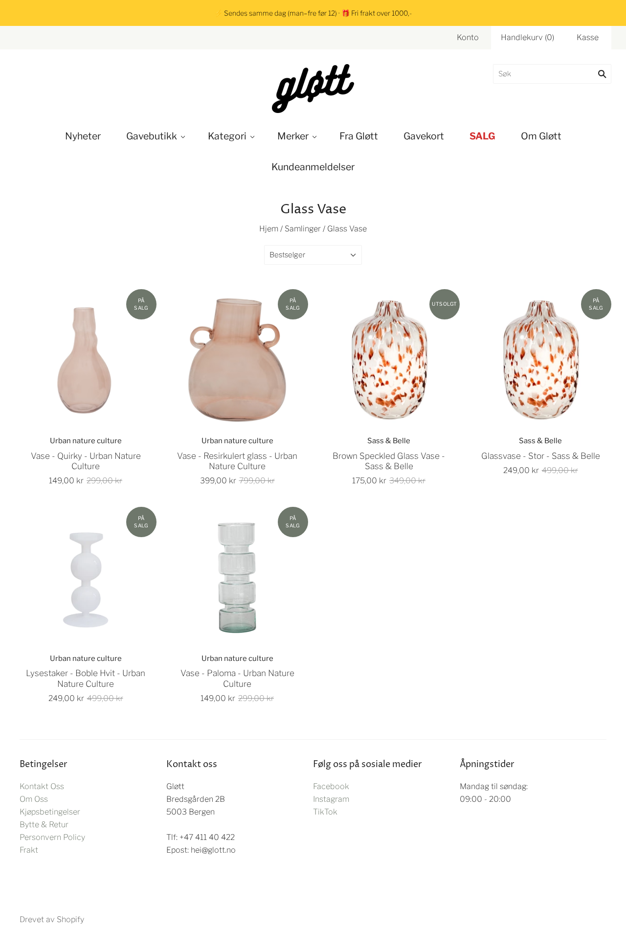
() (527, 37)
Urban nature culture (86, 440)
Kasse (588, 37)
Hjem (268, 228)
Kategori (227, 136)
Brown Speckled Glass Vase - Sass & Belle (389, 461)
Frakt (29, 850)
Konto (468, 37)
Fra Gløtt (358, 136)
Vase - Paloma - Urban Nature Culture (237, 678)
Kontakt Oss (42, 786)
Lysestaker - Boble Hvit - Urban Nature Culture (85, 678)
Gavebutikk (151, 136)
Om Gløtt (541, 136)
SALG (482, 136)
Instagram (331, 799)
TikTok (325, 811)
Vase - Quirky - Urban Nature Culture (86, 461)
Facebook (331, 786)
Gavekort (423, 136)
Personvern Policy (52, 837)
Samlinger (303, 228)
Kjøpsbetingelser (50, 811)
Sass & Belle (388, 440)
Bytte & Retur (44, 824)
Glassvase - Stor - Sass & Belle (540, 456)
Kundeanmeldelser (313, 167)
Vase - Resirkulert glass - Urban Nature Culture (237, 461)
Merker (293, 136)
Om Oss (34, 799)
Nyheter (83, 136)
